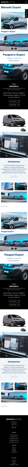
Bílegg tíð (14, 449)
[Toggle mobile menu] (26, 2)
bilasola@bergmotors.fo (14, 438)
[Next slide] (12, 49)
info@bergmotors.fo (14, 436)
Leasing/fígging (14, 452)
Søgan (14, 461)
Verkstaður (14, 447)
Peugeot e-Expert (8, 31)
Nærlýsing (13, 104)
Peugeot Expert (7, 231)
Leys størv (14, 463)
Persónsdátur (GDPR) (14, 464)
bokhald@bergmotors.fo (14, 442)
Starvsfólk (14, 460)
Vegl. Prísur (13, 101)
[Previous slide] (16, 49)
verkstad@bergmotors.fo (14, 440)
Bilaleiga (14, 450)
